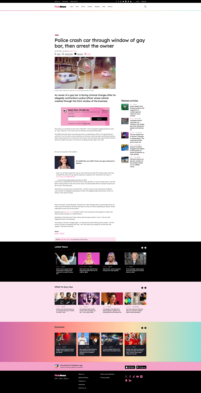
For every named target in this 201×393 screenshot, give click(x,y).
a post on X (69, 212)
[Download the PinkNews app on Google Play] (141, 367)
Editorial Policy (83, 377)
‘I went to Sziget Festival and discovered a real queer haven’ (112, 350)
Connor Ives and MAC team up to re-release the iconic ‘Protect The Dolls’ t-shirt (65, 310)
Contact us (82, 381)
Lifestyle (89, 6)
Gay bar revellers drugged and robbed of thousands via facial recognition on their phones (137, 150)
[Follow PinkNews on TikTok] (134, 377)
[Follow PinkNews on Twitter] (126, 377)
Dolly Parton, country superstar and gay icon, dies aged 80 (112, 269)
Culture (83, 6)
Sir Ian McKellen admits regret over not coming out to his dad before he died (135, 270)
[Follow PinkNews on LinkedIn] (131, 1)
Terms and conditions (107, 374)
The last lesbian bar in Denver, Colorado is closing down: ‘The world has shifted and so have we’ (137, 138)
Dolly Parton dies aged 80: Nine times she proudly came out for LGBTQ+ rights (89, 270)
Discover (110, 6)
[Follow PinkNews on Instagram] (141, 377)
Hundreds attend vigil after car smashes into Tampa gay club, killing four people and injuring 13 (137, 125)
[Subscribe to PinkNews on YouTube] (137, 377)
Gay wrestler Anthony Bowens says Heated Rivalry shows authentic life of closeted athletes (88, 351)
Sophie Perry (73, 51)
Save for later (69, 54)
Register (144, 1)
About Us (57, 1)
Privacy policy (105, 377)
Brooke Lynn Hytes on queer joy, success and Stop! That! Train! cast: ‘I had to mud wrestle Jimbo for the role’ (135, 351)
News (77, 6)
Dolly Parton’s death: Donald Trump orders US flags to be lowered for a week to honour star (64, 271)
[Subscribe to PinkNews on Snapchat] (126, 381)
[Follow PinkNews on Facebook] (130, 377)
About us (81, 374)
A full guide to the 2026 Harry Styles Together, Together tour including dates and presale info (112, 310)
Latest (71, 6)
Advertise (65, 1)
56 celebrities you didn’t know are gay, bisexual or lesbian (95, 162)
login (62, 239)
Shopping (97, 6)
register (68, 239)
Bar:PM (57, 233)
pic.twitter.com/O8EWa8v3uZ (65, 177)
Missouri (62, 233)
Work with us (74, 1)
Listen (89, 54)
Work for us (82, 388)
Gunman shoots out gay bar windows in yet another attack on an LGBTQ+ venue (137, 163)
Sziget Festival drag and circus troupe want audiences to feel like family (65, 350)
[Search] (145, 7)
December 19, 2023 (81, 180)
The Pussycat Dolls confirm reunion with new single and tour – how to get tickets (88, 310)
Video (103, 6)
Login (137, 1)
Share (59, 54)
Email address (73, 116)
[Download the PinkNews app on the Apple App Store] (130, 367)
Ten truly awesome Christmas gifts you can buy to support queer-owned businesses (134, 310)
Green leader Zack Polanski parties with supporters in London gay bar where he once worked (137, 111)
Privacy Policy (86, 123)
